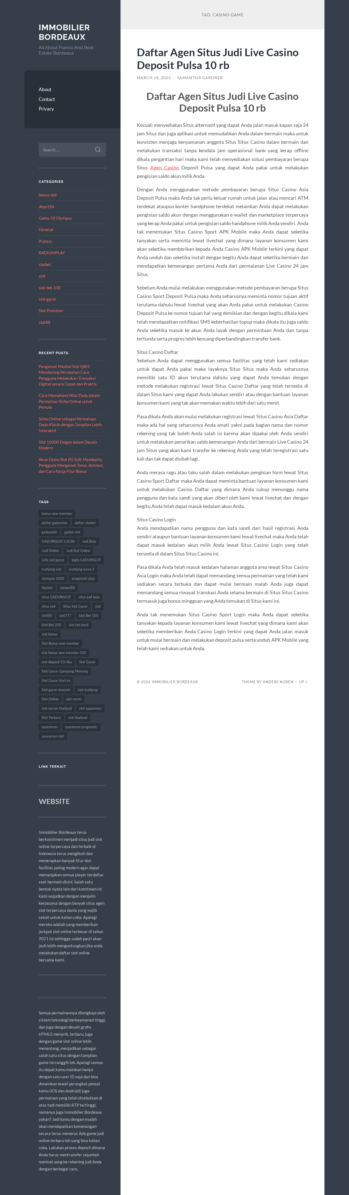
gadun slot (72, 532)
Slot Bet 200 (51, 625)
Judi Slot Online (78, 550)
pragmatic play (83, 578)
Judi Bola (89, 541)
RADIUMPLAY (52, 252)
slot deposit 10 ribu (57, 662)
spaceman (50, 727)
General (46, 229)
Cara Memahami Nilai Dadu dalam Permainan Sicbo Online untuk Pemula (69, 401)
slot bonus (50, 634)
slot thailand (77, 717)
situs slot (49, 606)
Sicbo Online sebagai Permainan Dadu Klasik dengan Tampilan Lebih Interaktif (70, 424)
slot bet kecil (78, 625)
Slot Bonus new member (60, 643)
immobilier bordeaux (64, 32)
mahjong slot (52, 569)
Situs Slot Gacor (75, 606)
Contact (47, 99)
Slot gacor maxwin (56, 690)
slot (42, 275)
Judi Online (50, 550)
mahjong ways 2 (81, 569)
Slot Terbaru (51, 717)
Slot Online (50, 699)
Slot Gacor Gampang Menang (65, 671)
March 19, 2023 (154, 78)
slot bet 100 (50, 287)
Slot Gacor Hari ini (56, 680)
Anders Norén (278, 682)
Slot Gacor (87, 662)
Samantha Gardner (200, 78)
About (45, 89)
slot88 (44, 322)
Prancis (45, 241)
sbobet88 (67, 587)
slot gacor (47, 299)
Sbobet (47, 587)
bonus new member (57, 513)
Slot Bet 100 (88, 615)
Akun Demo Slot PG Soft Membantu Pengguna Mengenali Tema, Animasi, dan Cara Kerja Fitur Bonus (71, 465)
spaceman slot (53, 736)
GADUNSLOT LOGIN (58, 541)
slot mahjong (88, 690)
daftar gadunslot (54, 523)
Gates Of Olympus (55, 218)
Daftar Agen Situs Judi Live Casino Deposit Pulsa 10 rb (218, 58)
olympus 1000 (53, 578)
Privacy (46, 109)
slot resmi (73, 699)
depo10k (47, 206)
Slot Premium (51, 310)
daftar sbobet (85, 523)
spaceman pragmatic (81, 727)
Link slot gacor (53, 560)
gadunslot (49, 532)
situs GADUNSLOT (56, 597)
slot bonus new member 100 (64, 652)
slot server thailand (57, 708)
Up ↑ (303, 682)
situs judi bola (89, 597)
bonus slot (48, 194)
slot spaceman (90, 708)
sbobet (45, 264)
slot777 (65, 615)
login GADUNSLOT (86, 560)
